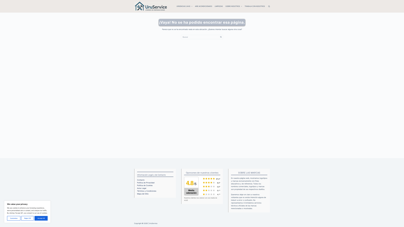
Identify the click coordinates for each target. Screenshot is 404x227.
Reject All (27, 218)
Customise (13, 218)
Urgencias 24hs (183, 6)
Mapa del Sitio (143, 194)
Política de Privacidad (145, 183)
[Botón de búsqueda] (221, 37)
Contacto (141, 180)
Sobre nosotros (232, 6)
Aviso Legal (141, 188)
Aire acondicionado (203, 6)
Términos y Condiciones (146, 191)
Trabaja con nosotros (255, 6)
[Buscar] (269, 6)
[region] (27, 212)
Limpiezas (219, 6)
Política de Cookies (145, 185)
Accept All (41, 218)
